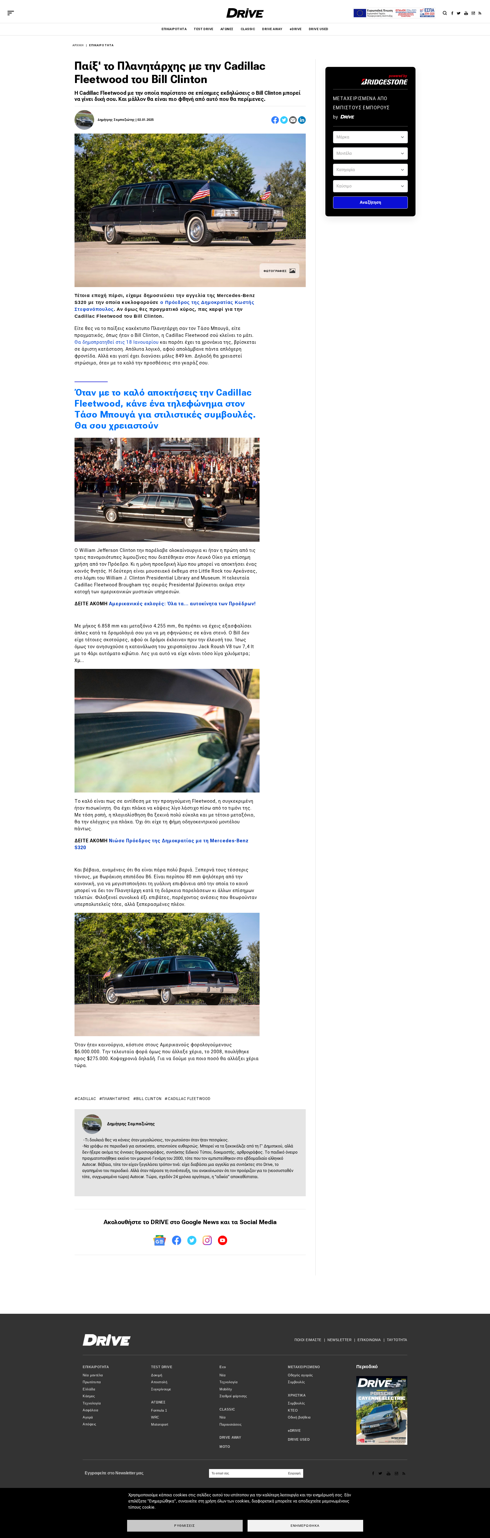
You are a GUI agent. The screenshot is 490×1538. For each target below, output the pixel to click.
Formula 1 (159, 1410)
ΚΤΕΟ (293, 1410)
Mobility (225, 1389)
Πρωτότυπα (92, 1382)
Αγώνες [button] (158, 1402)
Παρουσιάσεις (230, 1424)
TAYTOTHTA (397, 1340)
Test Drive (203, 29)
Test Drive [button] (161, 1367)
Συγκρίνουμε (161, 1389)
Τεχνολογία (92, 1403)
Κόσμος (89, 1396)
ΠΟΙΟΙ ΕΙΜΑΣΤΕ (308, 1340)
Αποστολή (159, 1382)
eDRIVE (296, 29)
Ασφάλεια (90, 1410)
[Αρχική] (245, 13)
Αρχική (78, 45)
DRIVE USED (318, 29)
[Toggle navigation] (10, 13)
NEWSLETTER (339, 1340)
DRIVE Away (272, 29)
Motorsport (159, 1424)
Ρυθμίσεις (184, 1525)
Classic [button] (227, 1409)
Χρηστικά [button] (296, 1395)
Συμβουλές (296, 1382)
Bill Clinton (149, 1099)
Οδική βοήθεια (299, 1417)
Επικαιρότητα (174, 29)
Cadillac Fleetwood (189, 1099)
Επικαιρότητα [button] (96, 1367)
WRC (155, 1417)
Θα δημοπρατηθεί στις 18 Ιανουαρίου (117, 342)
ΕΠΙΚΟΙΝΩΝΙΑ (369, 1340)
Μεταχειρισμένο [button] (304, 1367)
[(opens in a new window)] (453, 13)
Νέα (222, 1375)
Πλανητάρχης (116, 1099)
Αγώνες (227, 29)
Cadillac (87, 1099)
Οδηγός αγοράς (300, 1375)
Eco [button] (222, 1367)
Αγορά (88, 1417)
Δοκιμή (156, 1375)
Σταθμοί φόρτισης (233, 1396)
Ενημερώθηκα (305, 1525)
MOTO (224, 1447)
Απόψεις (89, 1424)
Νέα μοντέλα (93, 1375)
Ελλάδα (89, 1389)
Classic (248, 29)
